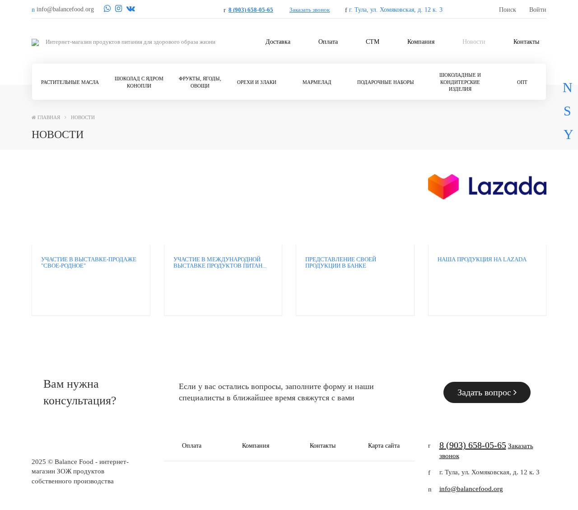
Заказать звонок (309, 9)
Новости (473, 41)
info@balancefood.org (471, 488)
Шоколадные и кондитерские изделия (460, 82)
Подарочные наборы (385, 82)
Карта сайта (384, 445)
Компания (420, 41)
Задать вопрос (485, 392)
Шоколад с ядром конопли (139, 82)
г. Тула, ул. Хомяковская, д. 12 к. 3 (396, 9)
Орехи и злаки (256, 82)
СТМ (372, 41)
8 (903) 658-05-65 (250, 9)
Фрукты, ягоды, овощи (200, 82)
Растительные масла (70, 82)
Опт (522, 82)
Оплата (328, 41)
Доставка (278, 41)
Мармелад (317, 82)
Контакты (526, 41)
